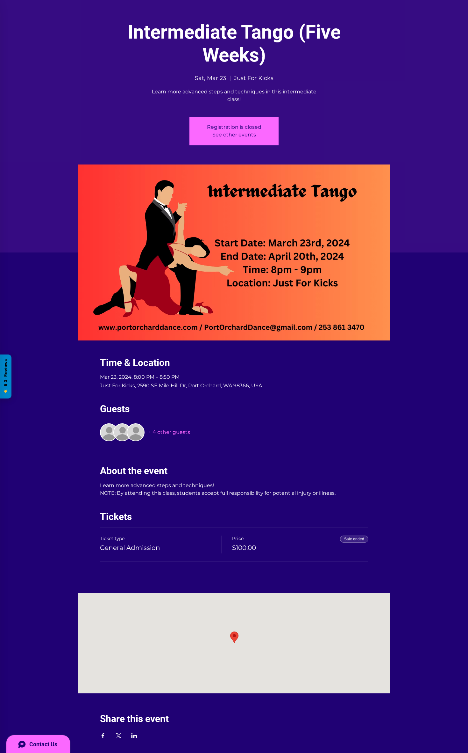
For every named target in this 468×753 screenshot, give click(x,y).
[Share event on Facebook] (103, 735)
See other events (234, 135)
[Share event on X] (119, 735)
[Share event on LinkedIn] (134, 735)
